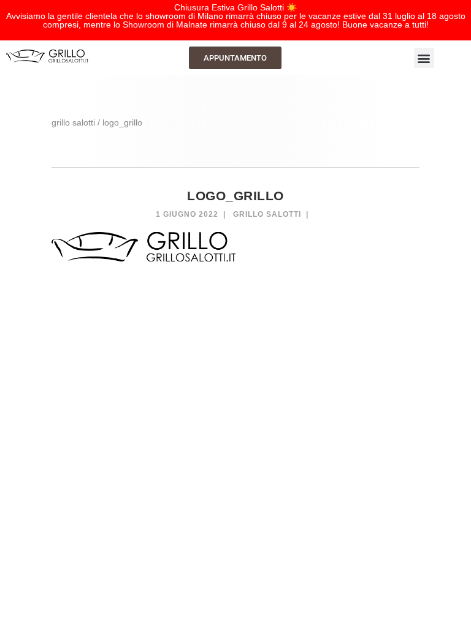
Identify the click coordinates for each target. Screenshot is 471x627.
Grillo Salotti (267, 214)
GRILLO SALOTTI (73, 122)
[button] (424, 58)
